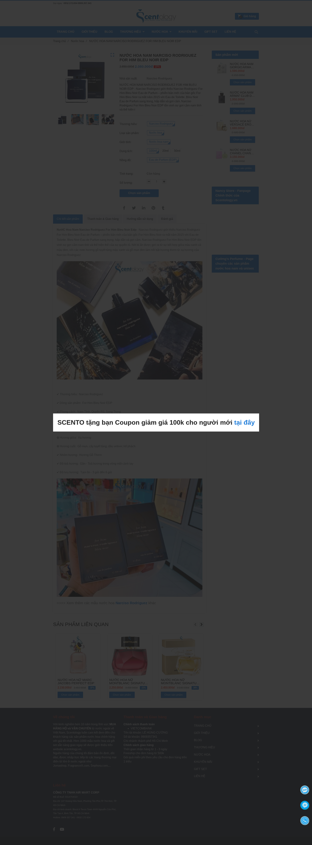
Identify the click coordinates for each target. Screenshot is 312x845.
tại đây (244, 422)
